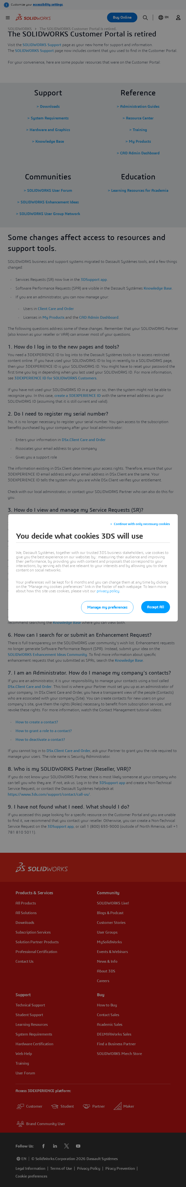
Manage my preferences (107, 607)
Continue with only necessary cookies (142, 524)
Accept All (155, 607)
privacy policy (108, 591)
